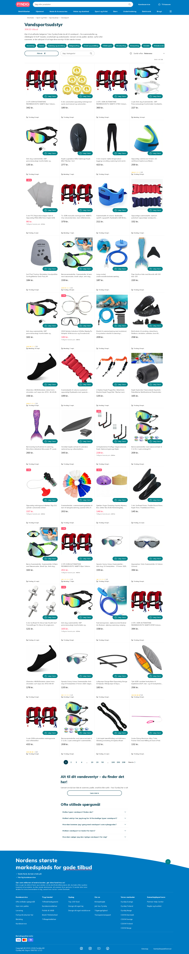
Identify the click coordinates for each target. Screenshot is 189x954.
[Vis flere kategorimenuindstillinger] (170, 11)
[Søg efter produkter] (129, 4)
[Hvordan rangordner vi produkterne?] (131, 53)
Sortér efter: (138, 53)
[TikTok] (81, 948)
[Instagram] (90, 948)
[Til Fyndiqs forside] (23, 4)
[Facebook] (107, 948)
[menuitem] (24, 11)
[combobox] (83, 4)
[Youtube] (98, 948)
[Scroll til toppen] (168, 861)
